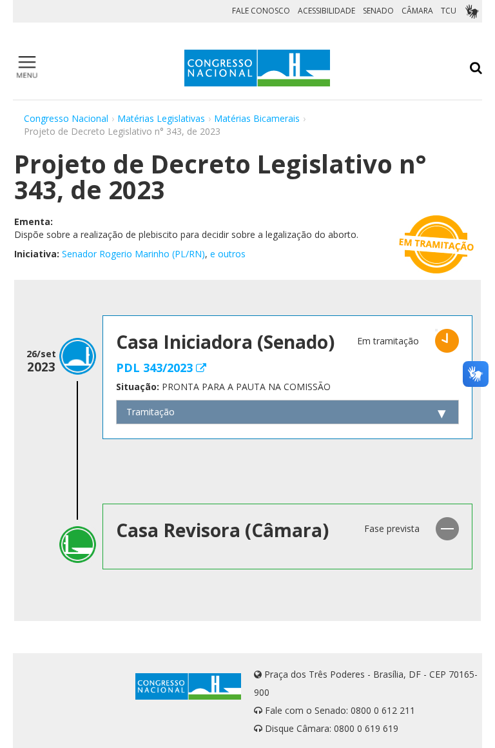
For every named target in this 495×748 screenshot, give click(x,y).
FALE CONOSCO (261, 10)
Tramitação (150, 412)
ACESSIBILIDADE (326, 10)
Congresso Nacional (66, 118)
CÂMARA (417, 10)
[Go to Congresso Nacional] (257, 68)
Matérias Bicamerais (257, 118)
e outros (228, 254)
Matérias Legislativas (161, 118)
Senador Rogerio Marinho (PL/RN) (133, 254)
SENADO (378, 10)
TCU (448, 10)
